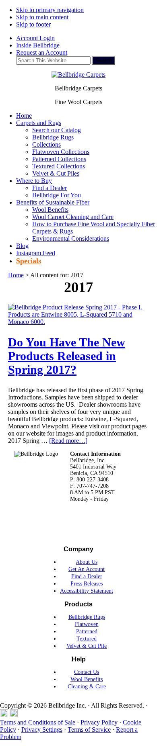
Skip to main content (42, 17)
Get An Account (86, 569)
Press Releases (86, 584)
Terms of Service (89, 729)
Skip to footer (33, 24)
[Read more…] (68, 440)
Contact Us (86, 672)
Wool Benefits (86, 679)
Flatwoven (87, 624)
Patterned (86, 631)
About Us (86, 562)
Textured (86, 639)
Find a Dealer (86, 576)
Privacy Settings (41, 729)
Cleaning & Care (87, 687)
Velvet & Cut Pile (86, 646)
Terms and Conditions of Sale (37, 722)
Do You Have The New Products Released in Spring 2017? (66, 356)
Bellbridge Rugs (86, 617)
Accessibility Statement (86, 591)
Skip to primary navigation (50, 9)
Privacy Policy (99, 722)
